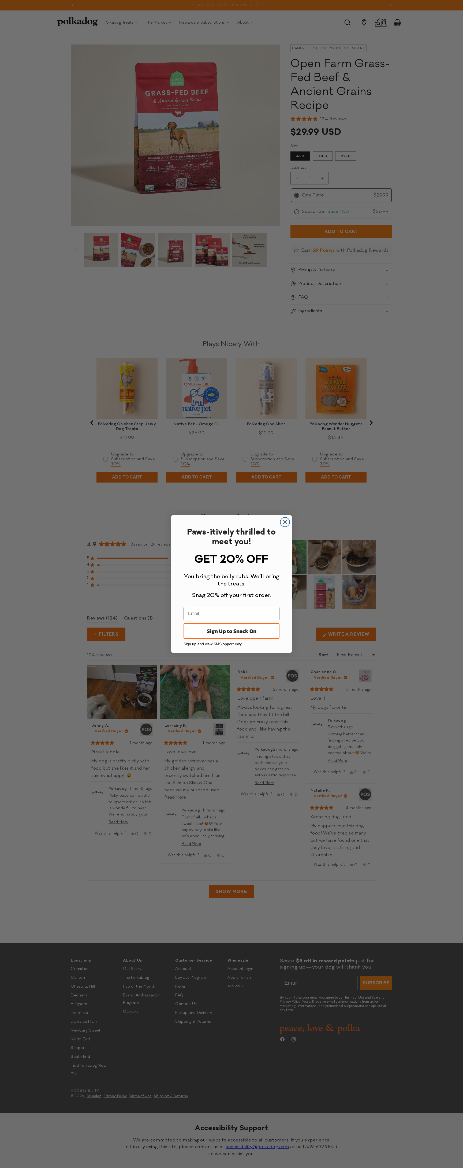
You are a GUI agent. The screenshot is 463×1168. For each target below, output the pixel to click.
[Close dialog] (285, 522)
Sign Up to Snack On (231, 631)
